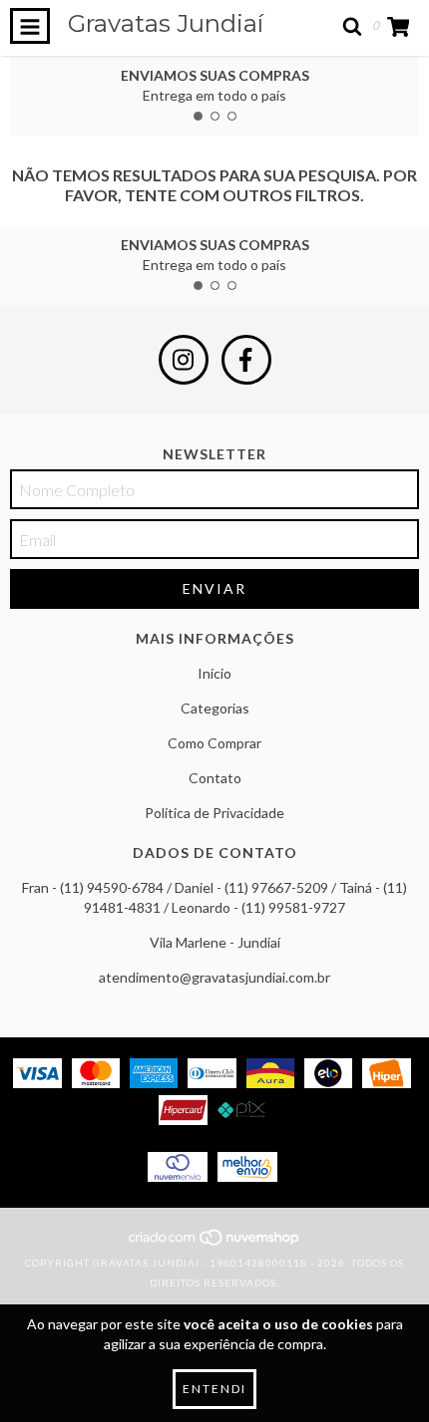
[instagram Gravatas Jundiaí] (184, 360)
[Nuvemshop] (215, 1243)
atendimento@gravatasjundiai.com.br (214, 977)
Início (214, 673)
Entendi (214, 1388)
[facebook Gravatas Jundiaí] (246, 360)
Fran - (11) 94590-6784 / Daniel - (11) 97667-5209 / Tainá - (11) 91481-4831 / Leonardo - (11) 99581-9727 (214, 897)
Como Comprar (214, 742)
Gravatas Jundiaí (165, 23)
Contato (215, 777)
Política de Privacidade (214, 812)
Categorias (215, 708)
